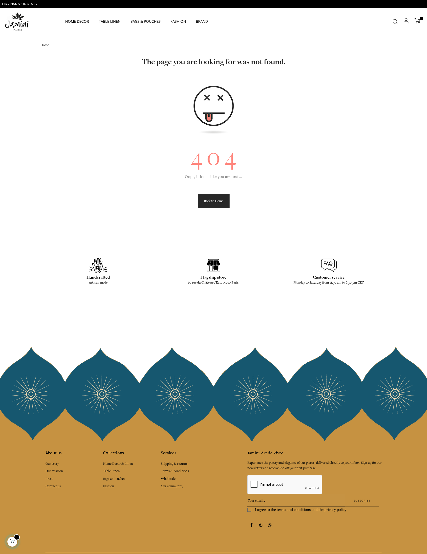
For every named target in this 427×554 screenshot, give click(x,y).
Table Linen (111, 471)
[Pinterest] (260, 525)
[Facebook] (251, 525)
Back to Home (213, 201)
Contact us (53, 486)
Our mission (54, 471)
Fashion (108, 486)
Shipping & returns (174, 463)
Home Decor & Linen (118, 463)
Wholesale (168, 478)
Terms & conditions (175, 471)
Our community (172, 486)
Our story (52, 463)
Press (49, 478)
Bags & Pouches (114, 478)
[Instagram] (270, 525)
